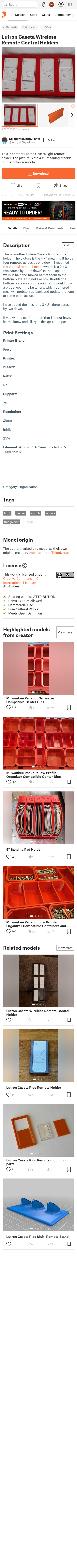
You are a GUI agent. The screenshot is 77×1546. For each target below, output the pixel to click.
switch (35, 513)
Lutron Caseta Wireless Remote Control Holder (37, 1012)
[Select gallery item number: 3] (40, 692)
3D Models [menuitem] (18, 14)
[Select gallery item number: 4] (43, 692)
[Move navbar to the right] (73, 15)
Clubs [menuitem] (46, 14)
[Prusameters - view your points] (51, 4)
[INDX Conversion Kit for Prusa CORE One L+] (38, 210)
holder (20, 513)
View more (65, 632)
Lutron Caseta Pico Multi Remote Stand (37, 1236)
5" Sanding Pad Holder (24, 849)
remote (50, 513)
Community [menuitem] (62, 14)
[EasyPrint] (44, 4)
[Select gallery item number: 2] (37, 692)
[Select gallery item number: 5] (44, 841)
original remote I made (25, 266)
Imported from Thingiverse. (49, 552)
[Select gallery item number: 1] (33, 692)
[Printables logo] (4, 14)
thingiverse (11, 522)
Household (30, 27)
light (7, 513)
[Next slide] (71, 115)
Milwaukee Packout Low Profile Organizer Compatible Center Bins (33, 774)
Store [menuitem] (33, 14)
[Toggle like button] (8, 707)
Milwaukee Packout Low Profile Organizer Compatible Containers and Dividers (36, 924)
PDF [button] (69, 245)
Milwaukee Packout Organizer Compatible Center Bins (30, 700)
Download (41, 173)
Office (47, 27)
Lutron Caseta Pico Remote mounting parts (36, 1162)
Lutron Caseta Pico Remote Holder (33, 1087)
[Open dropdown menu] (72, 36)
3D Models (11, 27)
